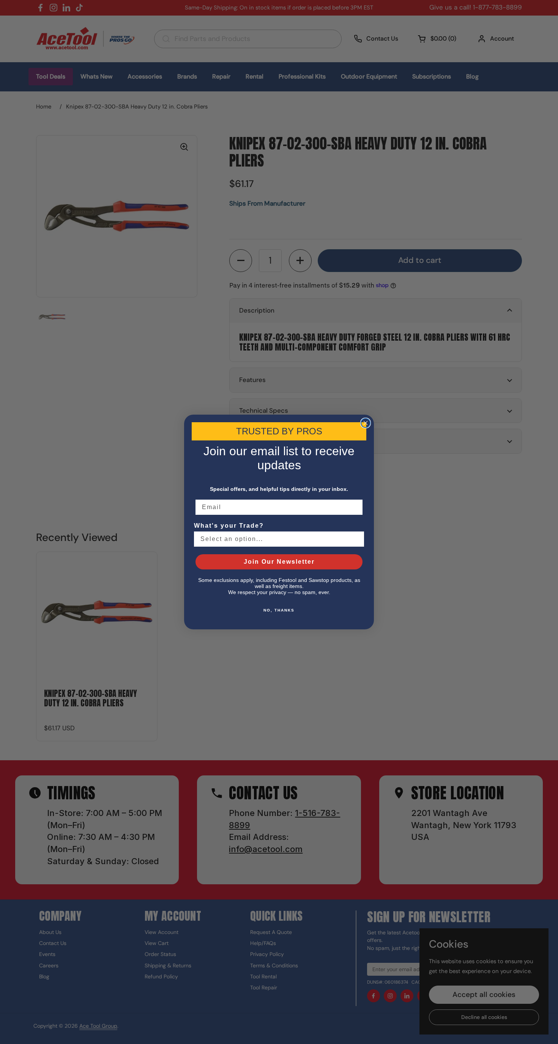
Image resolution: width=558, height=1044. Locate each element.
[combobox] (276, 539)
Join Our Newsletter (279, 561)
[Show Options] (357, 539)
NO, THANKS (279, 610)
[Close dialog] (365, 423)
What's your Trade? (229, 525)
